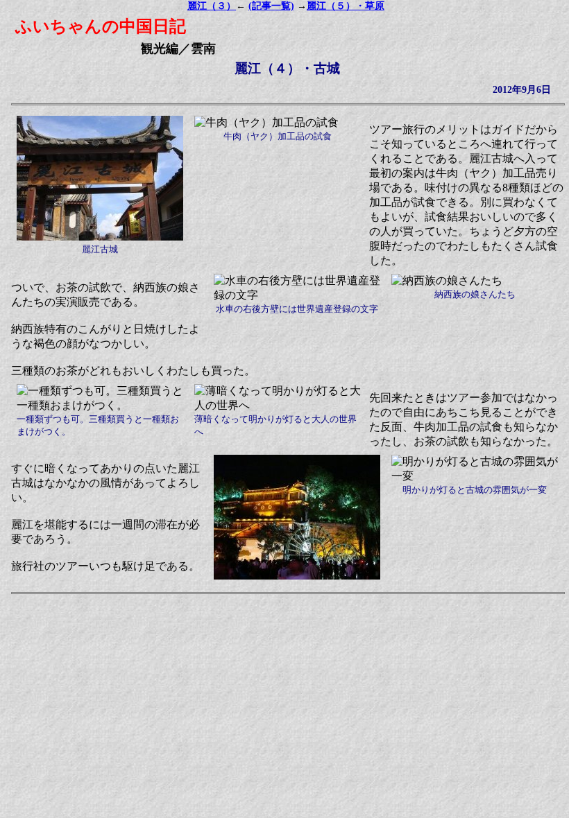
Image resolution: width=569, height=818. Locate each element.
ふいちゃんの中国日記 (100, 26)
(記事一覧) (271, 6)
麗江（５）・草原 (345, 6)
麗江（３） (211, 6)
